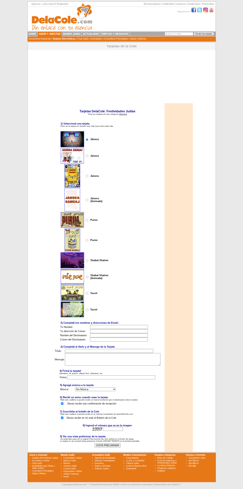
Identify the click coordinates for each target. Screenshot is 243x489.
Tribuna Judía (132, 463)
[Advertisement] (121, 76)
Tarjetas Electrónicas (64, 38)
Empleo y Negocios (165, 455)
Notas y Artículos (102, 466)
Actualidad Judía (101, 455)
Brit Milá (192, 466)
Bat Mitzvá (193, 463)
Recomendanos (152, 4)
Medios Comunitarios (134, 455)
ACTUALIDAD (91, 33)
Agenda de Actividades (105, 458)
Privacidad (208, 4)
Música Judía (69, 460)
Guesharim (131, 468)
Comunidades (132, 458)
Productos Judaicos (166, 468)
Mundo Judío (67, 455)
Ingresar (36, 4)
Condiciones (193, 4)
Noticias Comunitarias (105, 460)
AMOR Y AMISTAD (49, 33)
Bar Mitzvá (194, 460)
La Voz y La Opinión (135, 460)
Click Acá (123, 114)
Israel (66, 476)
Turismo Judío (70, 466)
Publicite (161, 471)
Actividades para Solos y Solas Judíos (43, 467)
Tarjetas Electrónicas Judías (45, 458)
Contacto (180, 4)
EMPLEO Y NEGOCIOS (115, 33)
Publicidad (168, 4)
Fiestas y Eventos (195, 455)
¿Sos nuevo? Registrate (55, 4)
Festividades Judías (72, 458)
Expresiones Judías (72, 471)
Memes (66, 463)
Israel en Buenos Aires (136, 466)
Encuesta (99, 463)
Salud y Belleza (138, 38)
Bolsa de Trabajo (165, 458)
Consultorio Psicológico (116, 38)
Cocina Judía (69, 468)
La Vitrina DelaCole (166, 465)
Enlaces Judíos (102, 468)
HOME (32, 33)
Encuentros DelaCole (40, 38)
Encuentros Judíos (41, 460)
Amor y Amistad (38, 455)
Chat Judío (82, 38)
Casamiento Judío (197, 458)
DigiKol (175, 484)
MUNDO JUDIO (71, 33)
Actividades (96, 38)
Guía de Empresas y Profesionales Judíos (167, 461)
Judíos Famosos (71, 474)
